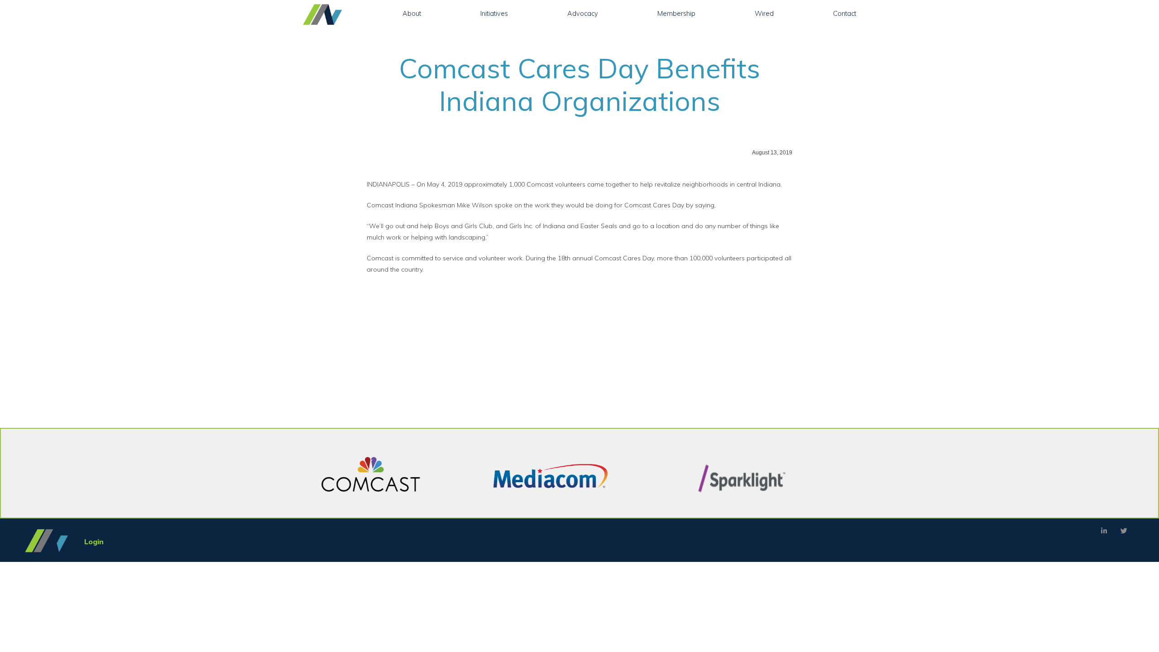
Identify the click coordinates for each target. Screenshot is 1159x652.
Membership (676, 13)
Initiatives (494, 13)
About (411, 13)
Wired (764, 13)
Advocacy (582, 13)
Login (94, 541)
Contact (844, 13)
